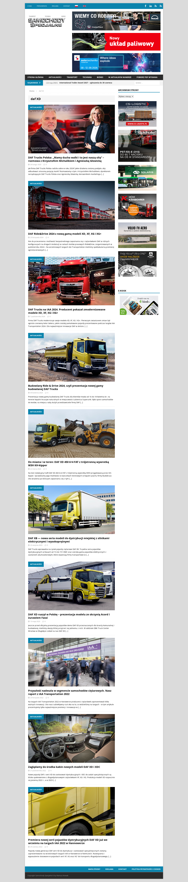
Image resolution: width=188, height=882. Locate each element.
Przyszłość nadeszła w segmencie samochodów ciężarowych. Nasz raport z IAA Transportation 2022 (69, 692)
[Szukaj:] (147, 82)
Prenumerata (42, 6)
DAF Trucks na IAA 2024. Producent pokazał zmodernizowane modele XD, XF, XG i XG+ (66, 311)
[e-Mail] (160, 6)
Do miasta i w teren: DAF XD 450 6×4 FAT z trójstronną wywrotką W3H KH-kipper (68, 463)
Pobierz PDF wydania (147, 77)
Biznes (100, 77)
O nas (29, 6)
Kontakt (66, 6)
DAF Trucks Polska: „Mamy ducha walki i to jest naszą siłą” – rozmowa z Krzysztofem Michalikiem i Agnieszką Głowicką (66, 159)
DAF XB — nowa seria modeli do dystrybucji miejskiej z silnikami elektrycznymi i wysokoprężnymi (68, 539)
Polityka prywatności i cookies (146, 869)
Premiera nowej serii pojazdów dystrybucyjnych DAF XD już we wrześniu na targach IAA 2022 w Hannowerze (67, 841)
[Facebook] (145, 6)
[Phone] (155, 6)
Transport (72, 77)
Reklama (55, 6)
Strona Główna (35, 77)
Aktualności (55, 77)
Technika (87, 77)
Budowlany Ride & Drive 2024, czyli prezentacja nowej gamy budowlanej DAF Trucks (65, 387)
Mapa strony (94, 869)
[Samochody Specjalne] (47, 21)
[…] (102, 174)
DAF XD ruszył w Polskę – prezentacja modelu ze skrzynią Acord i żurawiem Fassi (69, 616)
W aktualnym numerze (119, 77)
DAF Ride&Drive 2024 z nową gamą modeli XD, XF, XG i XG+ (64, 233)
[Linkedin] (150, 6)
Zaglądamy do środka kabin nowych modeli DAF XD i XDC (64, 767)
